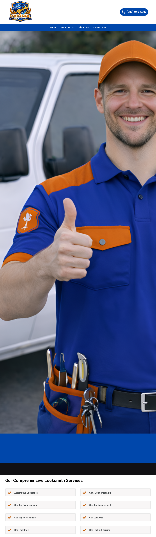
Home (53, 27)
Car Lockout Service (99, 530)
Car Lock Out (96, 517)
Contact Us (99, 27)
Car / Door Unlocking (100, 492)
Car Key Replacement (100, 505)
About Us (84, 27)
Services (65, 27)
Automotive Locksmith (26, 492)
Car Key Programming (25, 505)
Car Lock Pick (21, 530)
